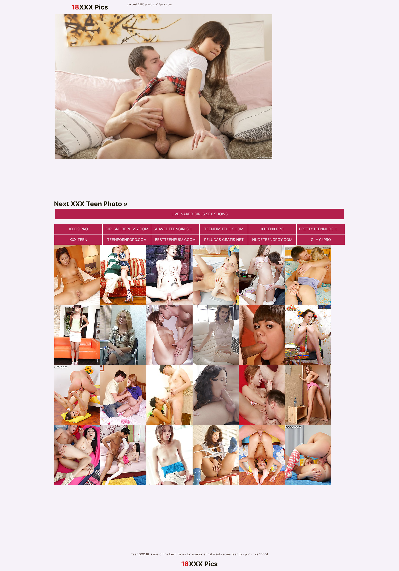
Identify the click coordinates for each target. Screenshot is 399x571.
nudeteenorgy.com (272, 239)
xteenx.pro (272, 229)
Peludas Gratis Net (224, 239)
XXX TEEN (78, 239)
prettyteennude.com (321, 229)
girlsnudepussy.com (127, 229)
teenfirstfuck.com (223, 229)
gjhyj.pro (321, 239)
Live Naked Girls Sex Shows (200, 214)
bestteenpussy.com (175, 239)
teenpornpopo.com (127, 239)
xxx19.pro (78, 229)
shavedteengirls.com (176, 229)
